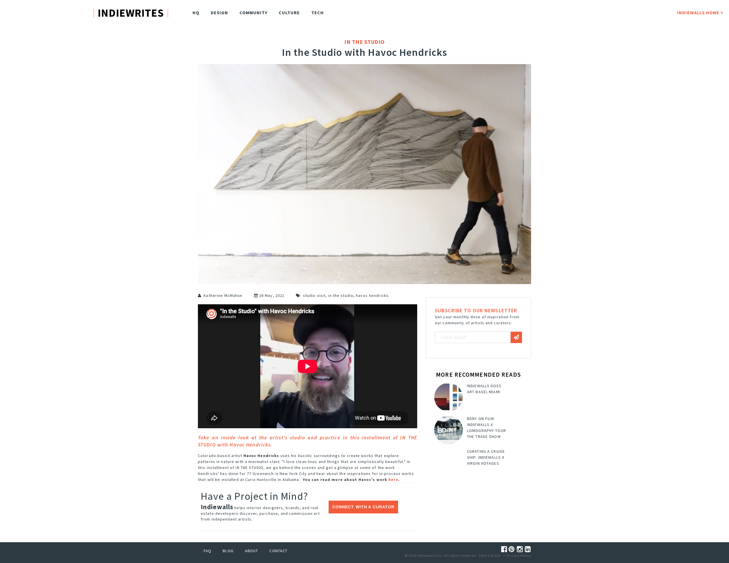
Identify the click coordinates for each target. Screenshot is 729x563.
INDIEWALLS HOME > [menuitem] (700, 12)
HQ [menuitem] (196, 12)
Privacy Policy (519, 555)
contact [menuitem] (278, 550)
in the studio (340, 295)
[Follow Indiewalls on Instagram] (521, 549)
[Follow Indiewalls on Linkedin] (528, 549)
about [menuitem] (251, 550)
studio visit (314, 295)
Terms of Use (490, 555)
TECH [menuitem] (317, 12)
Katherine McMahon (223, 295)
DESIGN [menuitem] (219, 12)
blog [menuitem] (228, 550)
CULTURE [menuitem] (289, 12)
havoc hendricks (372, 295)
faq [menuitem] (207, 550)
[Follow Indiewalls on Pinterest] (513, 549)
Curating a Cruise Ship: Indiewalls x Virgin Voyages (486, 457)
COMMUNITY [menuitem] (253, 12)
